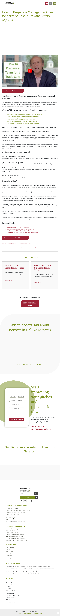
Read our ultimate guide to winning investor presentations (16, 243)
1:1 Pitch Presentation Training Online (15, 521)
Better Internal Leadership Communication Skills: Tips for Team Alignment (24, 573)
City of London (10, 547)
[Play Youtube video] (30, 71)
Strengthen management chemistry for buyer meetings (20, 229)
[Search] (36, 493)
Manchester (9, 557)
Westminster (9, 551)
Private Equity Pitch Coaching (13, 530)
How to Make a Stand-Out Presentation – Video (44, 267)
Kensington (9, 555)
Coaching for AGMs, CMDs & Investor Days (17, 540)
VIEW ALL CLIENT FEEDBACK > (30, 364)
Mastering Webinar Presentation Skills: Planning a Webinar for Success (24, 572)
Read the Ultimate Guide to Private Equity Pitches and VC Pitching (19, 247)
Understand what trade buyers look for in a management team (22, 232)
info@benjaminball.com (41, 429)
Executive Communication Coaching (15, 534)
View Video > (8, 280)
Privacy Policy (27, 613)
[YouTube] (21, 500)
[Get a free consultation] (46, 3)
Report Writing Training (12, 518)
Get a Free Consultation (17, 419)
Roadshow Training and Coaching (14, 536)
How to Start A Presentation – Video (14, 266)
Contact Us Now (38, 613)
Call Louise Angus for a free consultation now (30, 304)
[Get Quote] (50, 3)
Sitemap (20, 613)
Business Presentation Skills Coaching (15, 512)
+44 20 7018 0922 (38, 426)
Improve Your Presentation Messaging (16, 538)
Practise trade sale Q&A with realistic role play (18, 230)
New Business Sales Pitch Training (14, 516)
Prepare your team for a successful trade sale (18, 227)
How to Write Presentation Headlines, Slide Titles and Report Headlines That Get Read (28, 566)
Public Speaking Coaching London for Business (18, 510)
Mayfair (8, 549)
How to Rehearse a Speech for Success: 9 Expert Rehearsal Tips (21, 570)
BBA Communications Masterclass (15, 520)
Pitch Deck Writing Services (13, 532)
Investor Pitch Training (12, 508)
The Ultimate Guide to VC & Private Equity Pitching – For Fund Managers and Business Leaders (30, 568)
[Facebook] (31, 500)
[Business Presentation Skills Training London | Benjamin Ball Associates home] (9, 3)
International (9, 559)
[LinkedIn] (28, 500)
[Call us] (36, 497)
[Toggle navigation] (54, 3)
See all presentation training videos (13, 90)
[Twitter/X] (24, 500)
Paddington (9, 553)
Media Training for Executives (13, 514)
